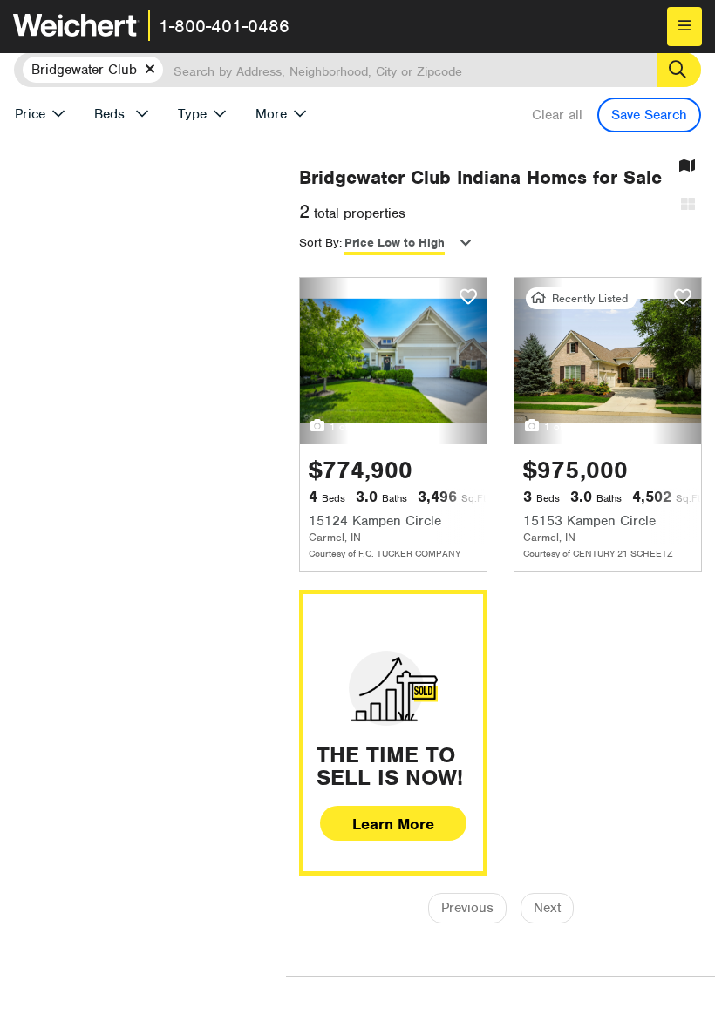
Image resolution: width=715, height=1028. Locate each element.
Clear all (557, 115)
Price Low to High (394, 242)
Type (192, 114)
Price (30, 114)
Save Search (649, 115)
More (271, 114)
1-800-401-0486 (224, 26)
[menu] (684, 26)
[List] (688, 205)
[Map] (687, 167)
